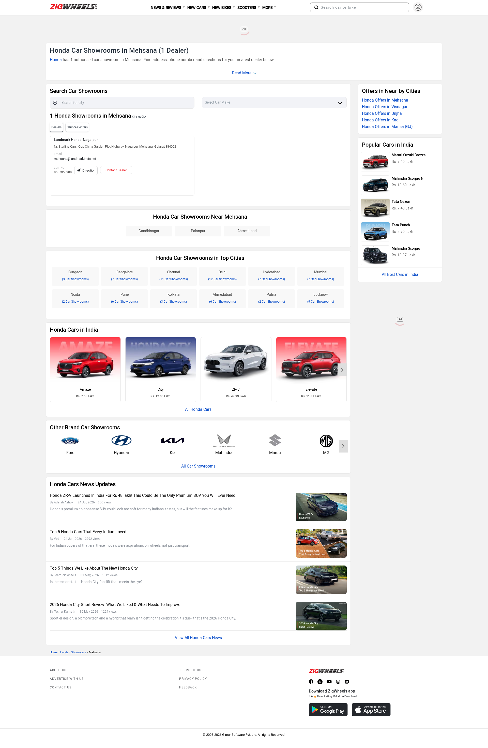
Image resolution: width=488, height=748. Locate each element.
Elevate (311, 389)
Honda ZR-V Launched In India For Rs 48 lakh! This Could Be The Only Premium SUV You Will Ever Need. (143, 495)
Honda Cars (200, 409)
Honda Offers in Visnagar (384, 106)
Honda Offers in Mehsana (385, 100)
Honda (56, 59)
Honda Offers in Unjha (382, 113)
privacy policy (193, 679)
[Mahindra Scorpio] (375, 255)
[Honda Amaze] (85, 360)
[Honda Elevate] (311, 360)
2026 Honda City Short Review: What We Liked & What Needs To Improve (115, 604)
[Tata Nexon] (375, 208)
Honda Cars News (206, 637)
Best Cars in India (402, 274)
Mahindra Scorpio (406, 248)
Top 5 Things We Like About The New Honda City (94, 568)
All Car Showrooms (198, 466)
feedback (188, 687)
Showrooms (78, 652)
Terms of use (191, 670)
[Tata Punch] (375, 232)
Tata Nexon (401, 202)
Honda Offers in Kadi (381, 120)
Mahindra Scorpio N (407, 178)
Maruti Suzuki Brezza (409, 155)
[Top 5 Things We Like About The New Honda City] (321, 580)
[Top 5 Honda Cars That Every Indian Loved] (321, 543)
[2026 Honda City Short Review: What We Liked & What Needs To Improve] (321, 616)
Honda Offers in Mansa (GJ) (387, 126)
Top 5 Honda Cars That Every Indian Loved (88, 531)
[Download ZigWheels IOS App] (371, 709)
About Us (58, 670)
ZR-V (236, 389)
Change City (139, 116)
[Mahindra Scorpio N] (375, 185)
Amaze (85, 389)
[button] (316, 7)
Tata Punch (401, 225)
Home (53, 652)
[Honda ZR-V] (236, 360)
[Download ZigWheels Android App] (328, 709)
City (161, 389)
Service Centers (77, 127)
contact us (60, 687)
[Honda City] (161, 360)
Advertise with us (67, 679)
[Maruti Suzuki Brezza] (375, 162)
